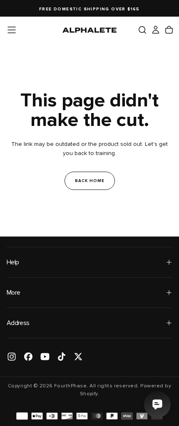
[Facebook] (28, 357)
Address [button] (18, 323)
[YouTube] (45, 357)
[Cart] (169, 30)
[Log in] (156, 30)
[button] (12, 30)
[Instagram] (12, 357)
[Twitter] (78, 357)
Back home (89, 180)
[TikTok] (62, 357)
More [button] (13, 292)
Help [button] (13, 262)
